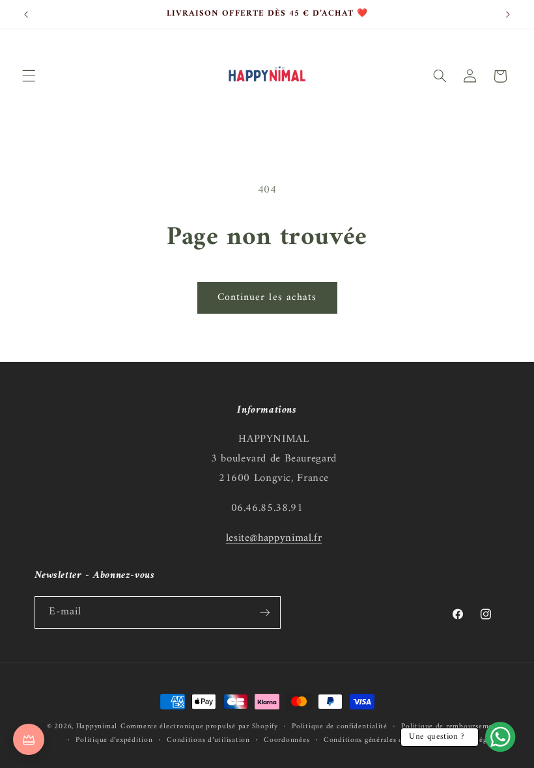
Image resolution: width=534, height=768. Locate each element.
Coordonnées (286, 740)
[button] (29, 76)
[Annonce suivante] (508, 14)
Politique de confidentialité (339, 726)
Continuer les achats (267, 297)
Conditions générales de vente (376, 740)
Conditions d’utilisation (208, 740)
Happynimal (96, 726)
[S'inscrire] (264, 612)
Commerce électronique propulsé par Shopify (199, 726)
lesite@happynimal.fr (274, 538)
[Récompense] (28, 739)
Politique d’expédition (114, 740)
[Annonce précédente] (26, 14)
